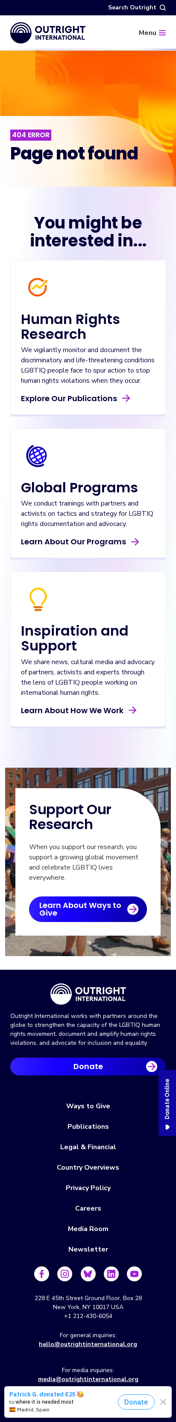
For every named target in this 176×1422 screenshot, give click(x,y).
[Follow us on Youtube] (134, 1273)
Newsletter (88, 1249)
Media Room (88, 1229)
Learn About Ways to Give (80, 909)
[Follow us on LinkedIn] (111, 1273)
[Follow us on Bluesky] (88, 1273)
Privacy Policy (88, 1188)
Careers (88, 1208)
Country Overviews (88, 1167)
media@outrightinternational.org (88, 1379)
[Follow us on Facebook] (41, 1273)
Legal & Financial (88, 1147)
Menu (147, 33)
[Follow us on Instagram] (64, 1273)
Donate (88, 1066)
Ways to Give (88, 1106)
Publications (88, 1126)
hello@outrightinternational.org (88, 1344)
